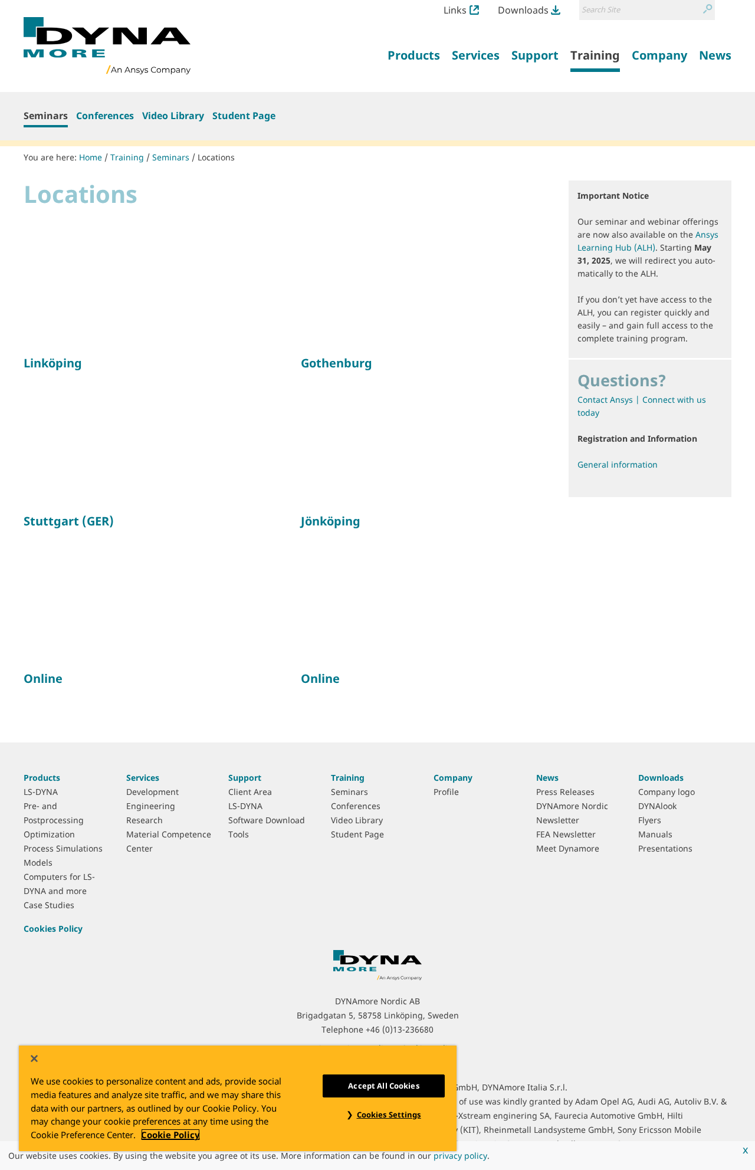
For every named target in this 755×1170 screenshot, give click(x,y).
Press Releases (565, 791)
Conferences (105, 115)
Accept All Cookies (383, 1085)
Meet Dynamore (567, 848)
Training (127, 157)
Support (244, 777)
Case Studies (49, 905)
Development (152, 791)
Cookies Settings (389, 1114)
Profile (446, 791)
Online (43, 678)
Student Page (243, 115)
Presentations (665, 848)
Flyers (649, 820)
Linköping (53, 363)
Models (38, 862)
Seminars (46, 115)
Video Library (173, 115)
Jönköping (330, 521)
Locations (216, 157)
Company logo (666, 791)
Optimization (49, 834)
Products (42, 777)
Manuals (655, 834)
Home (90, 157)
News (547, 777)
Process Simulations (63, 848)
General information (617, 464)
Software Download (266, 820)
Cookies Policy (53, 928)
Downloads (523, 10)
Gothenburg (336, 363)
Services (142, 777)
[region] (238, 1098)
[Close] (34, 1058)
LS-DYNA (41, 791)
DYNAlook (657, 805)
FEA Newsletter (566, 834)
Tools (238, 834)
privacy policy (460, 1155)
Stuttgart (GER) (69, 521)
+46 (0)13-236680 (400, 1029)
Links (455, 10)
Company (453, 777)
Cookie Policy (170, 1135)
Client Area (250, 791)
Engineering (150, 805)
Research (144, 820)
